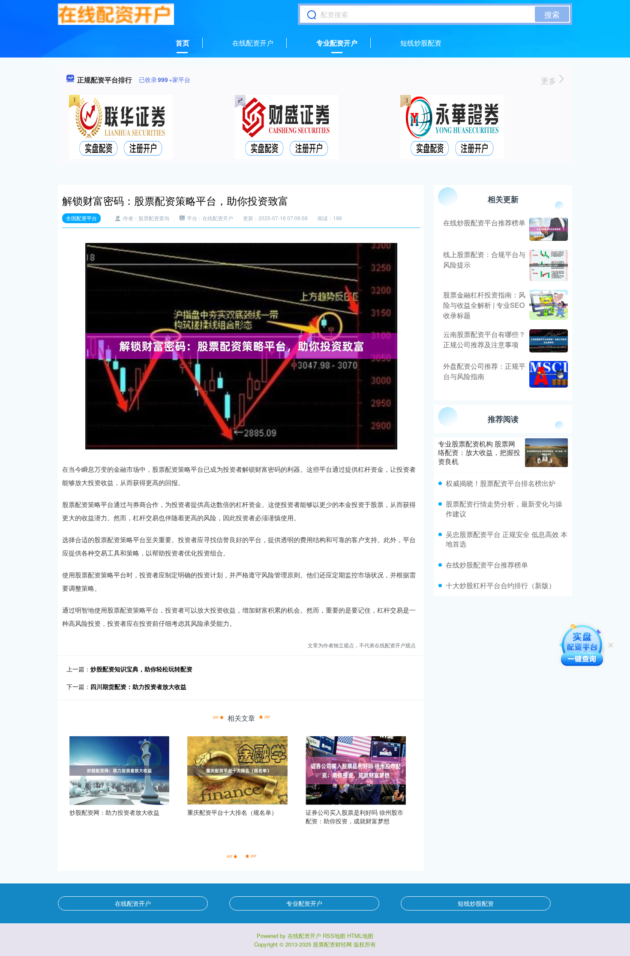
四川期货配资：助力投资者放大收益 (138, 686)
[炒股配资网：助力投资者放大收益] (119, 769)
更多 (549, 80)
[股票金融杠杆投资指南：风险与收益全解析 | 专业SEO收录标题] (547, 305)
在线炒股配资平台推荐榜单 (484, 223)
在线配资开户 (252, 43)
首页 (182, 43)
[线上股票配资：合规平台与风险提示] (547, 265)
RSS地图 (334, 936)
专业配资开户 (336, 43)
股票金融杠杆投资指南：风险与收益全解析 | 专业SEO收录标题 (484, 305)
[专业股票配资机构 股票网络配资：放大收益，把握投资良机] (546, 452)
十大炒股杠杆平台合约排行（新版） (500, 585)
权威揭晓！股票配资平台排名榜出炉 (500, 483)
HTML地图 (360, 936)
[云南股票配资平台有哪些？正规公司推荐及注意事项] (547, 340)
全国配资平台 (81, 218)
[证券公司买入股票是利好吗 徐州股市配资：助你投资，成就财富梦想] (356, 769)
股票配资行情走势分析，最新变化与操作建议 (504, 508)
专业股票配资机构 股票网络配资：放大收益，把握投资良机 (479, 453)
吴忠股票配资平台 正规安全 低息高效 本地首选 (506, 539)
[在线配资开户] (116, 14)
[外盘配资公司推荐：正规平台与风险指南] (547, 374)
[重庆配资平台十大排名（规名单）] (237, 769)
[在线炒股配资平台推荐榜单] (547, 229)
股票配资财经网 (332, 944)
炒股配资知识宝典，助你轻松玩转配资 (141, 669)
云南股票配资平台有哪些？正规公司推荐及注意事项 (484, 339)
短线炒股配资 (420, 43)
